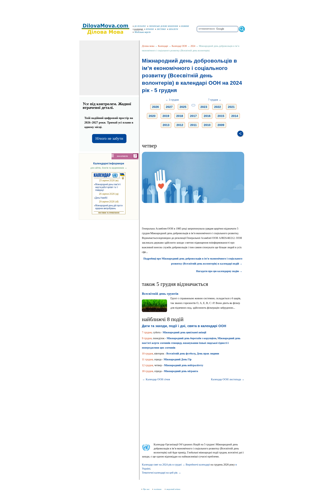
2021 (231, 107)
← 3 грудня (172, 99)
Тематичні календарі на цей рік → (161, 472)
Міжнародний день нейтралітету (183, 365)
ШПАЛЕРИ (173, 29)
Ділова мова (148, 46)
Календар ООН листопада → (227, 379)
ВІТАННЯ (149, 29)
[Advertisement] (161, 10)
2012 (179, 125)
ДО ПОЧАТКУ (140, 26)
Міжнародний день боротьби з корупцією (191, 338)
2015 (221, 116)
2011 (193, 125)
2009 (221, 125)
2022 (217, 107)
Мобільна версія (142, 32)
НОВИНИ (184, 26)
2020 (152, 116)
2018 (179, 116)
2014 (234, 116)
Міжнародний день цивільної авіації (184, 332)
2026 (155, 107)
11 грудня (147, 359)
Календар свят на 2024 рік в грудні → (163, 464)
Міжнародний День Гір (178, 359)
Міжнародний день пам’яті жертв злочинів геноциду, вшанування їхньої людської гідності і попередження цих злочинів (191, 343)
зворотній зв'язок (173, 489)
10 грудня (147, 353)
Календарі (163, 46)
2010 (207, 125)
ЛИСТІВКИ (161, 29)
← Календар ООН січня (156, 379)
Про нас (146, 489)
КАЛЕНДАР (138, 29)
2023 (203, 107)
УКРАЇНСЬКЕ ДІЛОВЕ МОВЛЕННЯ (163, 26)
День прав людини (208, 353)
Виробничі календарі (198, 464)
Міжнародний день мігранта (181, 371)
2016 (207, 116)
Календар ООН (179, 46)
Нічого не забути (109, 138)
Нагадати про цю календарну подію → (219, 271)
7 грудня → (214, 99)
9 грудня (147, 338)
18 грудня (147, 371)
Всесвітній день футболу (180, 353)
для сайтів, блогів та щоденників (108, 168)
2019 (166, 116)
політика (158, 489)
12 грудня (147, 365)
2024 (193, 46)
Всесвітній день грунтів (160, 293)
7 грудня (147, 332)
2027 (169, 107)
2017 (193, 116)
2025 (183, 107)
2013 (166, 125)
